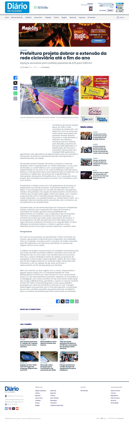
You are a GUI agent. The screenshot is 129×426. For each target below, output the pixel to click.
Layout (98, 418)
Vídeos (37, 393)
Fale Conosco (115, 398)
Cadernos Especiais (56, 405)
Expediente (114, 395)
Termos (113, 393)
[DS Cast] (87, 119)
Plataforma (112, 418)
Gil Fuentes (91, 17)
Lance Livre (38, 17)
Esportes (82, 17)
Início (7, 17)
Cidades (48, 17)
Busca (122, 17)
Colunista (53, 403)
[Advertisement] (34, 136)
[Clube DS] (95, 111)
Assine (110, 10)
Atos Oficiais (54, 398)
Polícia (56, 17)
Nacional (73, 17)
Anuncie (113, 400)
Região (64, 17)
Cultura (52, 395)
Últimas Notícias (17, 17)
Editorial (28, 17)
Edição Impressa (40, 391)
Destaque (53, 400)
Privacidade (114, 403)
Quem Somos (115, 391)
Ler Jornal (103, 10)
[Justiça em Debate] (102, 119)
